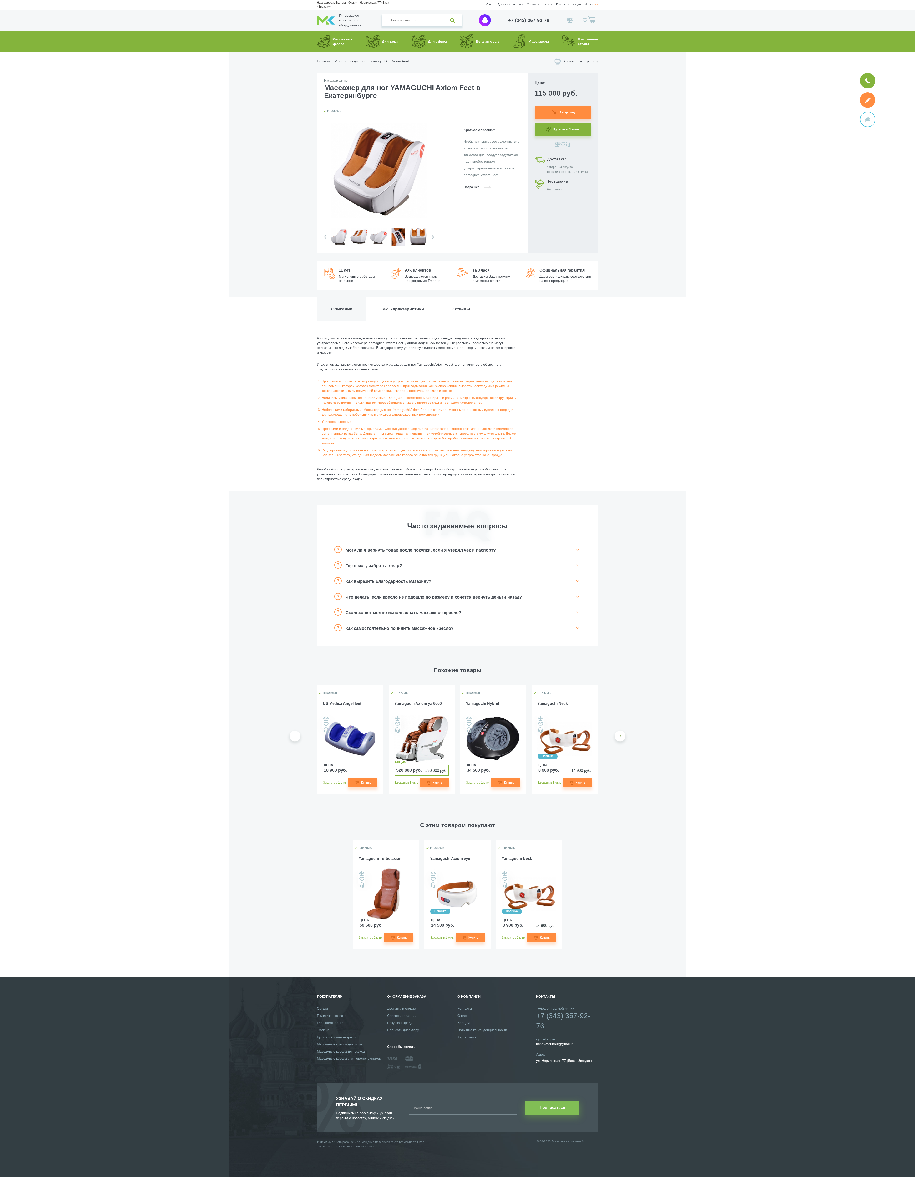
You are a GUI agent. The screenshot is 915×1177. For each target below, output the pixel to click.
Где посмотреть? (330, 1023)
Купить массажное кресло (337, 1037)
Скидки (322, 1008)
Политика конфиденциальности (482, 1030)
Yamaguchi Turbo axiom (380, 859)
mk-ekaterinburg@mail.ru (555, 1044)
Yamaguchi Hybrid (482, 704)
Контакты (562, 4)
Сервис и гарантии (539, 4)
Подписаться (552, 1107)
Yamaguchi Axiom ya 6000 (418, 704)
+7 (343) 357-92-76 (528, 20)
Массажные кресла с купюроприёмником (349, 1058)
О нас (490, 4)
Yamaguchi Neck (552, 704)
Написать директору (403, 1030)
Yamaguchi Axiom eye (450, 859)
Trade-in (323, 1030)
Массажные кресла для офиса (341, 1051)
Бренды (464, 1023)
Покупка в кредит (400, 1023)
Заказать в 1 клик (334, 782)
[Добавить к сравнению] (557, 144)
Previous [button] (325, 237)
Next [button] (433, 237)
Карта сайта (467, 1037)
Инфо (589, 4)
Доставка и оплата (510, 4)
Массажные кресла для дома (340, 1044)
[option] (339, 240)
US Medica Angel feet (342, 704)
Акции (577, 4)
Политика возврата (331, 1015)
